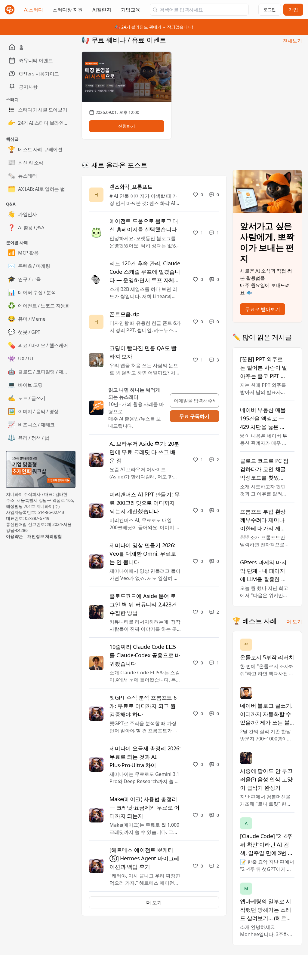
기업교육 (130, 11)
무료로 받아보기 (262, 309)
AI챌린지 (101, 11)
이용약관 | (16, 536)
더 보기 (294, 621)
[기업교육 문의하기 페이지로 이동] (40, 469)
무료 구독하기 (194, 416)
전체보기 (292, 40)
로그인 (269, 9)
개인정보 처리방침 (44, 536)
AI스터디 (33, 9)
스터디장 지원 (68, 11)
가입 (293, 9)
